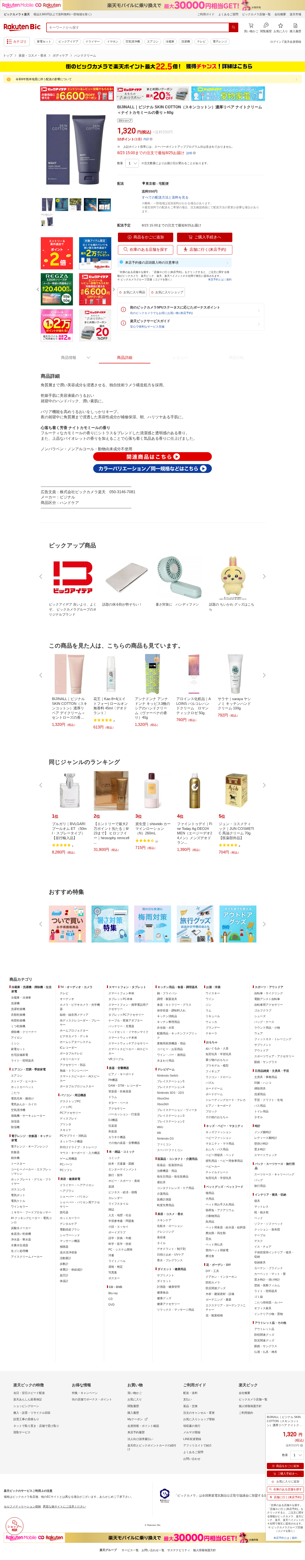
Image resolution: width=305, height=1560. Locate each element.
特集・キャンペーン (85, 1393)
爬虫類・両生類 (216, 1233)
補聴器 (64, 1246)
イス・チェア (262, 1246)
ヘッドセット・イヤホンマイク (128, 1032)
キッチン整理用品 (168, 1022)
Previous (35, 93)
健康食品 (162, 1292)
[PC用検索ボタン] (233, 27)
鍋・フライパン (167, 993)
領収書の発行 (191, 1426)
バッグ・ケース (264, 1022)
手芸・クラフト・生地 (268, 1100)
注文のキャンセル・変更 (199, 1412)
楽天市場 (295, 14)
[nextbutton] (264, 576)
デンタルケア (68, 1223)
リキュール (213, 1016)
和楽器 (112, 1131)
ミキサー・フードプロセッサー (31, 1212)
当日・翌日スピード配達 (29, 1393)
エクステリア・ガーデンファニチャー (226, 1307)
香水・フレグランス (170, 1260)
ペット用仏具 (214, 1244)
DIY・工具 (212, 1271)
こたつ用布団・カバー (268, 1302)
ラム (208, 1010)
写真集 (112, 1272)
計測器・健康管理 (168, 1286)
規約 (229, 279)
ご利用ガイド (205, 14)
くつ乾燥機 (18, 1026)
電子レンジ (220, 41)
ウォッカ (211, 1022)
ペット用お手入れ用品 (220, 1204)
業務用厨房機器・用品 (171, 1043)
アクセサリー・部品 (73, 1065)
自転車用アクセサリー (268, 1004)
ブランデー (213, 1027)
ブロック (211, 1111)
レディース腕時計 (265, 1138)
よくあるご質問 (228, 14)
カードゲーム (214, 1088)
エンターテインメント (122, 1169)
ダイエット (164, 1281)
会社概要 (280, 14)
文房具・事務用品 (265, 1077)
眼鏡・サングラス (265, 1062)
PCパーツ (66, 1164)
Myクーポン (135, 1419)
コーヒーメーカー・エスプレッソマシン (31, 1171)
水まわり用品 (165, 1060)
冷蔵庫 (170, 41)
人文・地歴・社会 (119, 1215)
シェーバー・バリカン (74, 1196)
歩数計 (64, 1264)
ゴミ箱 (258, 1296)
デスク (258, 1241)
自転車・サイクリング (268, 993)
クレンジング (165, 1231)
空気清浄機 (133, 41)
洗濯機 (185, 41)
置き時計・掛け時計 (267, 1279)
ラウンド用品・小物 (267, 1027)
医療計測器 (164, 1199)
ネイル (161, 1243)
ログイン (276, 41)
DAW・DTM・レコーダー (124, 1085)
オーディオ (67, 999)
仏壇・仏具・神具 (265, 1352)
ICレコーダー (68, 1047)
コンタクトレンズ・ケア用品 (175, 1188)
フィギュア (213, 1071)
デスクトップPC (70, 1101)
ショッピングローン (26, 1406)
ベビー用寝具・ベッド (220, 1155)
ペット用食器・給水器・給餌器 (226, 1227)
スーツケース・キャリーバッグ (274, 1174)
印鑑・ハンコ (262, 1082)
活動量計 (65, 1258)
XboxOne (163, 1098)
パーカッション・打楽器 (124, 1114)
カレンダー (115, 1198)
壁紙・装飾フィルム (267, 1285)
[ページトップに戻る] (298, 970)
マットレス (261, 1206)
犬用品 (210, 1198)
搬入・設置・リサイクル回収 (32, 1412)
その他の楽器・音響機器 (124, 1143)
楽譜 (111, 1186)
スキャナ (65, 1130)
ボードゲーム (214, 1094)
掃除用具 (260, 1088)
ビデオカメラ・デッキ (74, 1036)
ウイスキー (213, 993)
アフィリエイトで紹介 (197, 1445)
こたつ (15, 1092)
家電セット (44, 41)
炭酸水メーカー (21, 1228)
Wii (159, 1133)
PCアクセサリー (70, 1113)
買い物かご (134, 1393)
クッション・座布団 (267, 1229)
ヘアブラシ (67, 1191)
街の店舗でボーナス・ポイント (92, 1399)
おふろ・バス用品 (217, 1149)
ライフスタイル (118, 1203)
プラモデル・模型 (217, 1065)
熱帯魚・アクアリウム (220, 1210)
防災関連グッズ (216, 1288)
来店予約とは (216, 279)
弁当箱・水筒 (165, 1027)
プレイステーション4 (170, 1087)
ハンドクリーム (85, 55)
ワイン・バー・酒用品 (171, 1055)
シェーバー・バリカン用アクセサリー (80, 1204)
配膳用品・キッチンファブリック (177, 1035)
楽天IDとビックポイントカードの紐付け (151, 1447)
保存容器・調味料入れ (171, 1010)
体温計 (64, 1281)
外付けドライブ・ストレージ (78, 1147)
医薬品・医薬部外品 (170, 1165)
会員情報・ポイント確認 (143, 1426)
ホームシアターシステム (75, 1042)
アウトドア (261, 1050)
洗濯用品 (260, 1094)
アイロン (16, 1037)
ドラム (112, 1097)
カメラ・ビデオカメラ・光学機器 (80, 1007)
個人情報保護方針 (250, 1406)
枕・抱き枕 (261, 1212)
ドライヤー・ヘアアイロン (77, 1185)
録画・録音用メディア (74, 1014)
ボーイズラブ (117, 1232)
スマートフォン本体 (121, 993)
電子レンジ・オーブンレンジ (29, 1146)
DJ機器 (113, 1120)
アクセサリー (117, 1108)
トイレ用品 (261, 1111)
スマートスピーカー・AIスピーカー (80, 1078)
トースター (18, 1163)
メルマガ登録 (191, 1432)
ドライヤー (93, 41)
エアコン (152, 41)
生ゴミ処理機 (19, 1251)
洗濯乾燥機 (18, 1009)
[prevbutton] (41, 576)
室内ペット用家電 (217, 1250)
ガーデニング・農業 (218, 1299)
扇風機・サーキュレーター (28, 1115)
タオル (258, 1117)
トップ (7, 55)
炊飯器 (15, 1152)
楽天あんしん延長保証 (27, 1399)
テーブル (260, 1235)
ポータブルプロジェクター (77, 1086)
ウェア (258, 1033)
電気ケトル (18, 1201)
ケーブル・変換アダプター (125, 1020)
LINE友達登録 (192, 1439)
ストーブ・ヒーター (24, 1081)
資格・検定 (115, 1266)
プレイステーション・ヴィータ (177, 1110)
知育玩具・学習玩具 (218, 1054)
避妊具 (161, 1182)
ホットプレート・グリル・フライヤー (31, 1181)
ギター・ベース (118, 1103)
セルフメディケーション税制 (22, 1506)
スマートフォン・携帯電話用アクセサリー (128, 1007)
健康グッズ (164, 1298)
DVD (111, 1304)
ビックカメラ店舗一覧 (256, 14)
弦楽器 (112, 1125)
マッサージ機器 (70, 1241)
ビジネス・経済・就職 (122, 1192)
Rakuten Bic (22, 27)
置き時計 (260, 1149)
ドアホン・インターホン (221, 1276)
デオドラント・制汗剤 (171, 1249)
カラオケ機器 (117, 1137)
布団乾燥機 (18, 1020)
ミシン (15, 1043)
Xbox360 (163, 1104)
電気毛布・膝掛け (22, 1098)
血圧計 (64, 1275)
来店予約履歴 (136, 1432)
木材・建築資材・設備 (220, 1294)
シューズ (260, 1016)
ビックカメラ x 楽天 (17, 14)
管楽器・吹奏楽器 (119, 1091)
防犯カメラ (213, 1282)
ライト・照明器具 (22, 1060)
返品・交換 (190, 1406)
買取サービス (21, 1432)
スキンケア (164, 1220)
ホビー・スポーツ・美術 (124, 1181)
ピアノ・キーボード (121, 1074)
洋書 (111, 1255)
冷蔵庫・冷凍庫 (21, 997)
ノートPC (66, 1107)
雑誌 (111, 1209)
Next (269, 93)
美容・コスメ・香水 (32, 55)
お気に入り (134, 1399)
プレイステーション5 (170, 1081)
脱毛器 (64, 1212)
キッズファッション (218, 1132)
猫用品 (210, 1193)
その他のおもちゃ (217, 1117)
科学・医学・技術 (119, 1244)
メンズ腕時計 (262, 1132)
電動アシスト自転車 (267, 999)
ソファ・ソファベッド (268, 1223)
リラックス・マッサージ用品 (175, 1309)
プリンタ (65, 1124)
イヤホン (112, 41)
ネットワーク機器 (71, 1141)
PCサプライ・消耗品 (73, 1135)
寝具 (257, 1201)
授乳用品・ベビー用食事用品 (224, 1160)
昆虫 (208, 1239)
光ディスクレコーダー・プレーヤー (80, 1022)
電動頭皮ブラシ (70, 1229)
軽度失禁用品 (165, 1205)
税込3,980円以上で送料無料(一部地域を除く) (63, 14)
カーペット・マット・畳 (270, 1274)
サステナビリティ (178, 1550)
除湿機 (15, 1127)
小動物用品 (213, 1216)
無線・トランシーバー (74, 1070)
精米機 (15, 1158)
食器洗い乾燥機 (21, 1233)
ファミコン (164, 1144)
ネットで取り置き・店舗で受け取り (36, 1426)
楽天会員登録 (292, 41)
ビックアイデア (68, 41)
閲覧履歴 (133, 1406)
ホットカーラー (70, 1218)
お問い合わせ (191, 1459)
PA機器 (113, 1080)
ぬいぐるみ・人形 (217, 1048)
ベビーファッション (218, 1138)
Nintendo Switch (167, 1075)
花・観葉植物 (214, 1315)
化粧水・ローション (170, 1226)
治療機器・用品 (167, 1171)
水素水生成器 (19, 1245)
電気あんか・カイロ (24, 1104)
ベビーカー (213, 1166)
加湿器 (15, 1121)
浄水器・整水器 (21, 1239)
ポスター (114, 1278)
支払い (187, 1399)
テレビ (201, 41)
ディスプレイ (68, 1118)
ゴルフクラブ (262, 1010)
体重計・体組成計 (71, 1269)
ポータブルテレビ (71, 1053)
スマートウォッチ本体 (122, 1037)
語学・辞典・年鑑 (119, 1238)
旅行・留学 (115, 1175)
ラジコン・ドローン (218, 1077)
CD (110, 1299)
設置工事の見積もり (26, 1419)
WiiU (160, 1127)
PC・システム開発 (120, 1249)
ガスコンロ (18, 1189)
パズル (210, 1082)
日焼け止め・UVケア (170, 1254)
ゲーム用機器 (68, 1158)
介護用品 (162, 1193)
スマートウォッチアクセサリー (128, 1043)
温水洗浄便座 (68, 1252)
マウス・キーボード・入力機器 (80, 1153)
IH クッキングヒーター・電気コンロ (31, 1220)
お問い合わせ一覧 (153, 1550)
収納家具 (260, 1262)
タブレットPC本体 (120, 999)
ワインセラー (19, 1206)
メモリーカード (70, 1059)
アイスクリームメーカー (26, 1256)
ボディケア (60, 55)
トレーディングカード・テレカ (226, 1100)
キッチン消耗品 (167, 1016)
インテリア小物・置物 (268, 1314)
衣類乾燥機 (18, 1014)
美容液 (161, 1237)
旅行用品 (260, 1186)
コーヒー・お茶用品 (170, 1049)
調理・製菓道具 (167, 999)
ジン (208, 1004)
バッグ (258, 1180)
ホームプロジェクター (74, 1030)
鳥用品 (210, 1221)
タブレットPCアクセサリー (126, 1014)
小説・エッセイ (118, 1226)
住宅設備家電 (19, 1055)
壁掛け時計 (261, 1143)
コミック (114, 1158)
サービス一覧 (130, 1550)
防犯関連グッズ (264, 1334)
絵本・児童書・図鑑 (121, 1163)
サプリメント (165, 1275)
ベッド (258, 1218)
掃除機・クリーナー (24, 1032)
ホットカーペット (22, 1087)
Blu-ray (113, 1293)
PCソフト (66, 1170)
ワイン (210, 999)
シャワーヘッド (70, 1235)
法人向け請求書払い (140, 1439)
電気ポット (18, 1195)
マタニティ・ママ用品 (220, 1143)
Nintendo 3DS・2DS (170, 1092)
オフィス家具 (262, 1308)
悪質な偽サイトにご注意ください (64, 1506)
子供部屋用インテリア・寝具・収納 (274, 1254)
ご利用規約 (246, 1412)
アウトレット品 (264, 1329)
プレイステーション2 (170, 1121)
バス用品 (260, 1105)
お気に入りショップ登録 (199, 1419)
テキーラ (211, 1033)
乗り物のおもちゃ (217, 1060)
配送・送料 (190, 1393)
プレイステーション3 (170, 1115)
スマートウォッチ (265, 1155)
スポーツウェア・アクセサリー (274, 1056)
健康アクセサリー (168, 1304)
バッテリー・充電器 (121, 1026)
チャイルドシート (217, 1172)
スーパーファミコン (170, 1150)
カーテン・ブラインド (268, 1268)
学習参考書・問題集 (121, 1221)
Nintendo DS (165, 1138)
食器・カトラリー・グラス (174, 1004)
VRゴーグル (116, 1059)
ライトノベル (117, 1261)
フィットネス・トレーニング (272, 1039)
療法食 (210, 1256)
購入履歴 (133, 1412)
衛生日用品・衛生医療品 (172, 1176)
